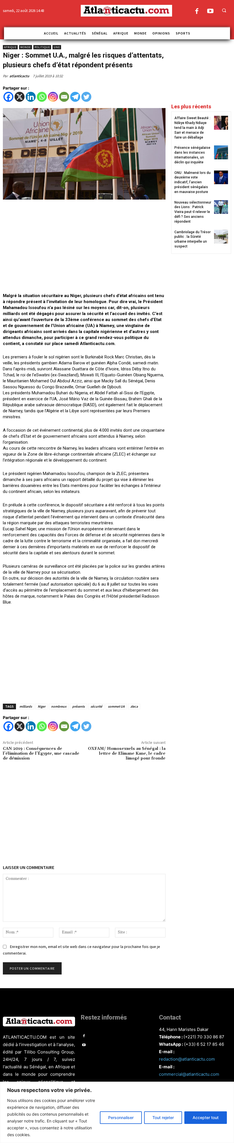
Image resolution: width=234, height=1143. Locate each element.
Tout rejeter (163, 1117)
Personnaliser (121, 1117)
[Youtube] (210, 11)
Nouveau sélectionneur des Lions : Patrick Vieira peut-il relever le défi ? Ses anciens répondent (192, 212)
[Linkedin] (31, 97)
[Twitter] (86, 97)
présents (78, 706)
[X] (20, 97)
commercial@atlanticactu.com (189, 1074)
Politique (42, 47)
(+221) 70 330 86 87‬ (203, 1037)
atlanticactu (19, 76)
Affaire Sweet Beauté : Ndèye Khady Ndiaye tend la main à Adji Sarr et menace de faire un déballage (192, 127)
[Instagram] (53, 97)
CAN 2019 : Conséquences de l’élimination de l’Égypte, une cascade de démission (41, 753)
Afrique (10, 47)
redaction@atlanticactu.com (187, 1059)
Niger (41, 706)
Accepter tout (206, 1117)
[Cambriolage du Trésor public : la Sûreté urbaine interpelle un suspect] (221, 237)
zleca (134, 706)
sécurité (96, 706)
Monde (25, 47)
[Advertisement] (84, 247)
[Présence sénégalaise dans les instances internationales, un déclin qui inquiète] (221, 152)
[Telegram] (75, 97)
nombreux (58, 706)
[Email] (64, 97)
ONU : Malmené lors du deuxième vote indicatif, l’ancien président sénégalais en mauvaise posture (192, 182)
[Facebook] (196, 11)
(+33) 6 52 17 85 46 (204, 1044)
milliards (25, 706)
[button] (224, 10)
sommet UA (116, 706)
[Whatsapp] (42, 97)
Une (57, 47)
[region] (117, 1112)
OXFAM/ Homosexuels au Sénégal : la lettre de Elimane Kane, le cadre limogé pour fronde (127, 753)
